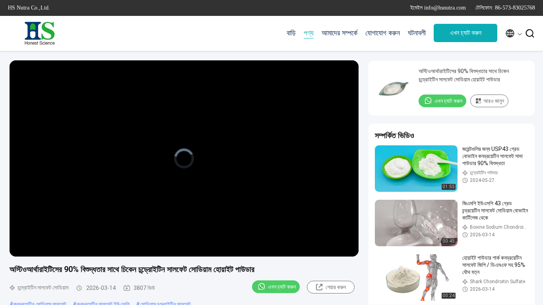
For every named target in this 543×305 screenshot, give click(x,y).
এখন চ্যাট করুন (465, 32)
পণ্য (309, 33)
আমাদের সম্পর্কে (339, 33)
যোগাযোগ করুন (382, 33)
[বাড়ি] (40, 33)
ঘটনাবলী (417, 33)
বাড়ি (291, 33)
